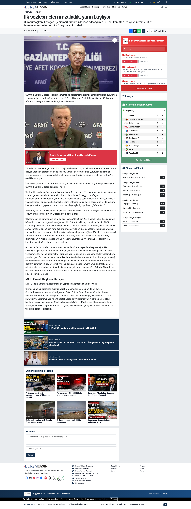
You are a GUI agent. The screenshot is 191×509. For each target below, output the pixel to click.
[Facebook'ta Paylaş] (131, 31)
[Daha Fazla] (143, 31)
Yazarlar (56, 2)
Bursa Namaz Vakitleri (83, 471)
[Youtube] (46, 478)
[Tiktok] (50, 478)
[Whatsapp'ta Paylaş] (139, 31)
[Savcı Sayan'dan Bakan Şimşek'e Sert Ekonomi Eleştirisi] (102, 383)
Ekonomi (116, 7)
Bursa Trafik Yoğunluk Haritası (86, 473)
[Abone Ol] (160, 31)
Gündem (106, 7)
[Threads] (54, 478)
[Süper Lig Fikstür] (164, 168)
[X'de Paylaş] (135, 31)
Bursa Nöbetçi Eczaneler (84, 466)
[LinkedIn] (42, 478)
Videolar (44, 2)
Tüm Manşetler (80, 478)
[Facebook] (26, 478)
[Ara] (162, 7)
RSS (28, 494)
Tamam (114, 499)
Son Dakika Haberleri (83, 481)
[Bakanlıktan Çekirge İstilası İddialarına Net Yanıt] (102, 410)
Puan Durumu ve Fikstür (84, 476)
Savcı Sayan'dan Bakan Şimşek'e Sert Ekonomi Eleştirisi (101, 394)
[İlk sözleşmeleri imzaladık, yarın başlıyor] (71, 64)
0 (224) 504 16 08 (131, 61)
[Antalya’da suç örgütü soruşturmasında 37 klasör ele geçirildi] (40, 383)
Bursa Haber (85, 7)
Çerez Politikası (102, 499)
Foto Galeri (32, 2)
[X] (30, 478)
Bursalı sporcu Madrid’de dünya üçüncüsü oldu (125, 504)
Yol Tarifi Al (144, 61)
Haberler (28, 12)
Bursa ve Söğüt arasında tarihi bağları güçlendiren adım (66, 504)
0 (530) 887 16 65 (131, 75)
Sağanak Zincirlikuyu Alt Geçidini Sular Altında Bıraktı (39, 421)
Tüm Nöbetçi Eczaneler (145, 88)
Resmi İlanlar (67, 2)
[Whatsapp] (62, 478)
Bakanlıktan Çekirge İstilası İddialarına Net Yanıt (99, 421)
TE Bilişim (163, 494)
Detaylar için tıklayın (144, 160)
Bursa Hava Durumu (82, 468)
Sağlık (142, 468)
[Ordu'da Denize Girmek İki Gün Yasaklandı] (71, 410)
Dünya (124, 7)
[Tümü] (164, 96)
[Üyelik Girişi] (165, 2)
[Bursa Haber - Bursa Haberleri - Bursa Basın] (35, 7)
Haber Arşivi (79, 483)
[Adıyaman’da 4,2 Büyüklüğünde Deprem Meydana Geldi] (71, 383)
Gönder (30, 455)
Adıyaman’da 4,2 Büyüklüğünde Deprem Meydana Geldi (69, 394)
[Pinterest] (34, 478)
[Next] (58, 478)
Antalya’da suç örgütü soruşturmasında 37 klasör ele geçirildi (38, 395)
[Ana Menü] (166, 7)
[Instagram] (38, 478)
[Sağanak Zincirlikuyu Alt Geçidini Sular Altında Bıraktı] (40, 410)
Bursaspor (96, 7)
